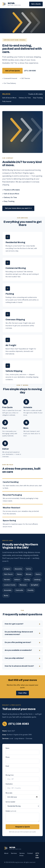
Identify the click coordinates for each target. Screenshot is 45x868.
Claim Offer (22, 693)
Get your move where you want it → (18, 208)
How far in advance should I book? (19, 666)
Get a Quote (36, 4)
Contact (30, 853)
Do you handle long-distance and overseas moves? (19, 633)
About (6, 853)
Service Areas (21, 854)
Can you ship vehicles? (14, 658)
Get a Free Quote (12, 71)
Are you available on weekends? (18, 650)
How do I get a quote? (14, 624)
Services (14, 853)
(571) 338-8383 (30, 71)
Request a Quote (22, 827)
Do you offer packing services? (18, 642)
